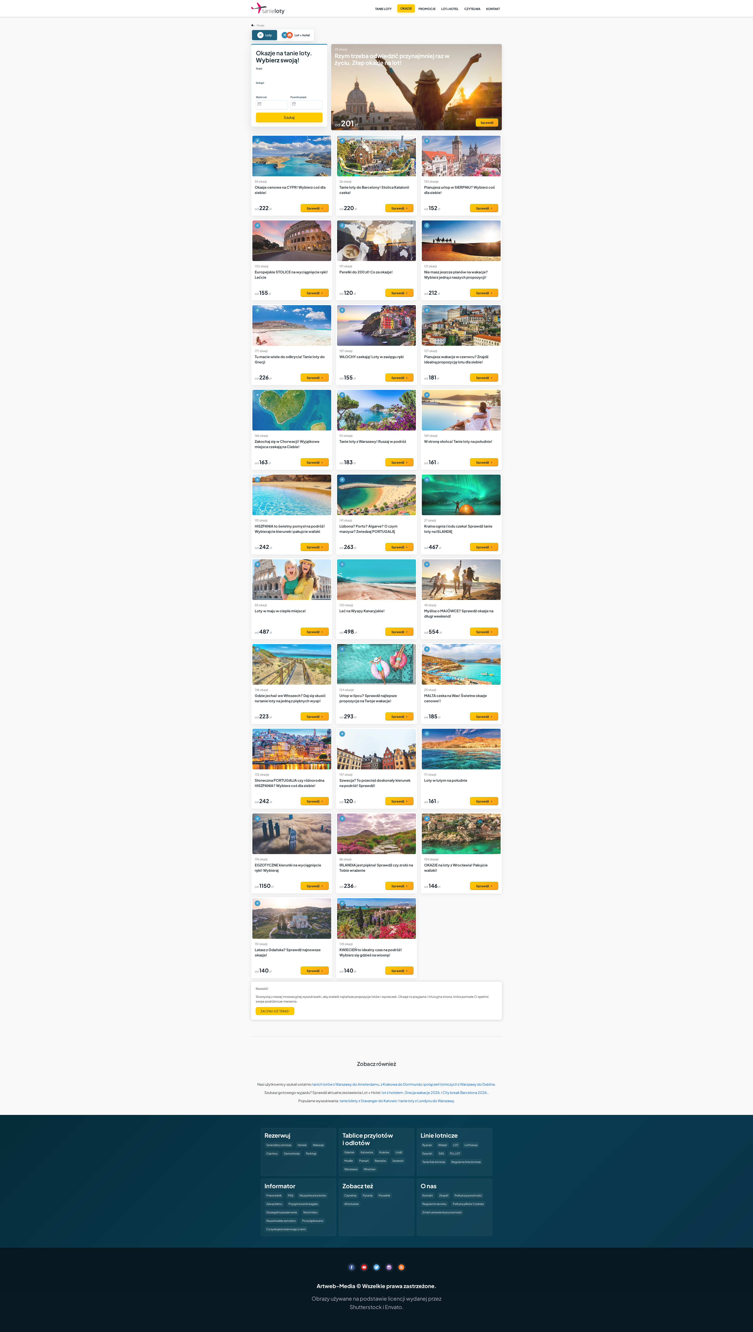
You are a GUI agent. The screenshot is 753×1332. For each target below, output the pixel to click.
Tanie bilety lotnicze (278, 1145)
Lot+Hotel (449, 9)
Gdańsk (349, 1152)
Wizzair (442, 1145)
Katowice (367, 1152)
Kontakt (493, 9)
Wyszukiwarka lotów (312, 1195)
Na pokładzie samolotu (281, 1220)
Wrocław (370, 1169)
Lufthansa (471, 1145)
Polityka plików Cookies (468, 1204)
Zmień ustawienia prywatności (442, 1212)
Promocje (427, 9)
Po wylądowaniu (312, 1220)
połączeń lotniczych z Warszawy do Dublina (459, 1084)
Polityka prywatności (468, 1195)
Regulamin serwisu (434, 1204)
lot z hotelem (392, 1092)
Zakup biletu (274, 1204)
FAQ (290, 1195)
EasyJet (427, 1153)
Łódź (399, 1152)
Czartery (272, 1153)
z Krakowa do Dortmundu (401, 1084)
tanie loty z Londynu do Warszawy (426, 1100)
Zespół (443, 1195)
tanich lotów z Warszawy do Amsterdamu (345, 1084)
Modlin (348, 1160)
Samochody (292, 1153)
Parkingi (311, 1153)
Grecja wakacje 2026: (423, 1092)
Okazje (406, 8)
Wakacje (318, 1145)
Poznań (364, 1160)
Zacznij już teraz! (275, 1011)
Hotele (302, 1145)
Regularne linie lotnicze (466, 1162)
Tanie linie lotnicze (433, 1162)
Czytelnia (472, 9)
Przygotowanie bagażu (303, 1204)
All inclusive (351, 1204)
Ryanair (427, 1145)
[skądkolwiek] (266, 75)
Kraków (384, 1152)
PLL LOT (455, 1153)
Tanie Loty (383, 9)
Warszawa (350, 1169)
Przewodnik (274, 1195)
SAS (441, 1153)
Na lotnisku (310, 1212)
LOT (455, 1145)
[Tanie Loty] (268, 8)
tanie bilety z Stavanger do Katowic (368, 1100)
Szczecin (398, 1160)
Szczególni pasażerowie (281, 1212)
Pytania (368, 1195)
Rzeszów (380, 1160)
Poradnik (384, 1195)
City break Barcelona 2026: (465, 1092)
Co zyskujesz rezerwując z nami (286, 1229)
